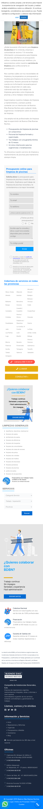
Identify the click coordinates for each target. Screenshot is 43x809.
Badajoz (30, 295)
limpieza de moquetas (13, 443)
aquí (17, 17)
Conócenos (12, 733)
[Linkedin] (15, 710)
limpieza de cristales (12, 455)
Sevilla (8, 349)
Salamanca (30, 345)
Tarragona (20, 349)
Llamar (22, 369)
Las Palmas (9, 333)
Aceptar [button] (23, 17)
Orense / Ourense (30, 341)
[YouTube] (12, 710)
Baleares (8, 301)
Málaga (29, 336)
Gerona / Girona (19, 316)
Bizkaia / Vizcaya (30, 300)
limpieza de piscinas (12, 468)
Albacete (19, 292)
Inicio (9, 722)
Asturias (19, 295)
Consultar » (21, 376)
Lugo (7, 336)
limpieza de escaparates (14, 474)
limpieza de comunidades (14, 446)
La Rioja (29, 329)
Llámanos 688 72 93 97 (22, 362)
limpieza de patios (12, 452)
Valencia (19, 352)
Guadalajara (9, 323)
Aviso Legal (9, 802)
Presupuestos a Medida (16, 730)
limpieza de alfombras (13, 440)
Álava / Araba (10, 292)
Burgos (8, 305)
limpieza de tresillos (12, 458)
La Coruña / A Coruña (21, 328)
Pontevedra (20, 345)
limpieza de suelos (12, 434)
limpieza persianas (12, 465)
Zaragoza (8, 356)
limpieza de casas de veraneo (15, 449)
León (18, 333)
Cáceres (19, 305)
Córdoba (8, 317)
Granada (30, 317)
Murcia (8, 342)
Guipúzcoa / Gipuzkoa (20, 322)
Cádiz (29, 305)
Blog (9, 735)
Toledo (8, 352)
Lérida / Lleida (31, 333)
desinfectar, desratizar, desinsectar (17, 431)
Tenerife (30, 349)
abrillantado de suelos (13, 437)
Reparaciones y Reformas (16, 725)
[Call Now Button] (38, 804)
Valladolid (30, 352)
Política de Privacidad (22, 802)
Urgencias (11, 727)
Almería (8, 295)
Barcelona (20, 301)
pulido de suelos (11, 471)
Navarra (19, 342)
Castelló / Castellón (19, 309)
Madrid (19, 336)
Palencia (8, 345)
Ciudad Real (31, 311)
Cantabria (9, 311)
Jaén (7, 329)
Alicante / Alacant (30, 290)
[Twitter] (9, 710)
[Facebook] (5, 710)
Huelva (29, 323)
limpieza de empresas (13, 462)
